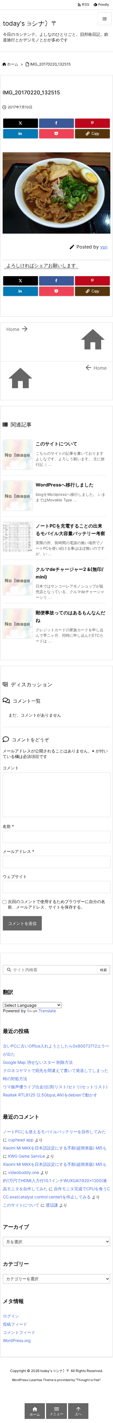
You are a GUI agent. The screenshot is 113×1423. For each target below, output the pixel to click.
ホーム (12, 64)
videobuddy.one (23, 1172)
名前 (8, 826)
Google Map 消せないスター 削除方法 (38, 1062)
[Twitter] (20, 123)
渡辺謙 (52, 1204)
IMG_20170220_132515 (50, 64)
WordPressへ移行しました (65, 485)
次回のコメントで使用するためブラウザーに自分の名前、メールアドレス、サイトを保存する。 (56, 904)
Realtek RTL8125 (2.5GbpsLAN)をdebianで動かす (50, 1094)
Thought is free (88, 1380)
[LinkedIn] (20, 133)
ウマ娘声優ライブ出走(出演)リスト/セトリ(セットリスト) (55, 1086)
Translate (47, 1010)
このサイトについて (56, 444)
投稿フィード (15, 1324)
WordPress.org (17, 1340)
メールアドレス (18, 851)
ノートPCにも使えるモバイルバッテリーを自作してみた (54, 1131)
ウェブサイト (15, 876)
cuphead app (21, 1139)
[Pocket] (56, 133)
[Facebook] (56, 123)
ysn (103, 247)
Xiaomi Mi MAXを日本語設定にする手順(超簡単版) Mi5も (55, 1147)
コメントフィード (19, 1332)
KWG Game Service (26, 1156)
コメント (11, 767)
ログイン (11, 1315)
